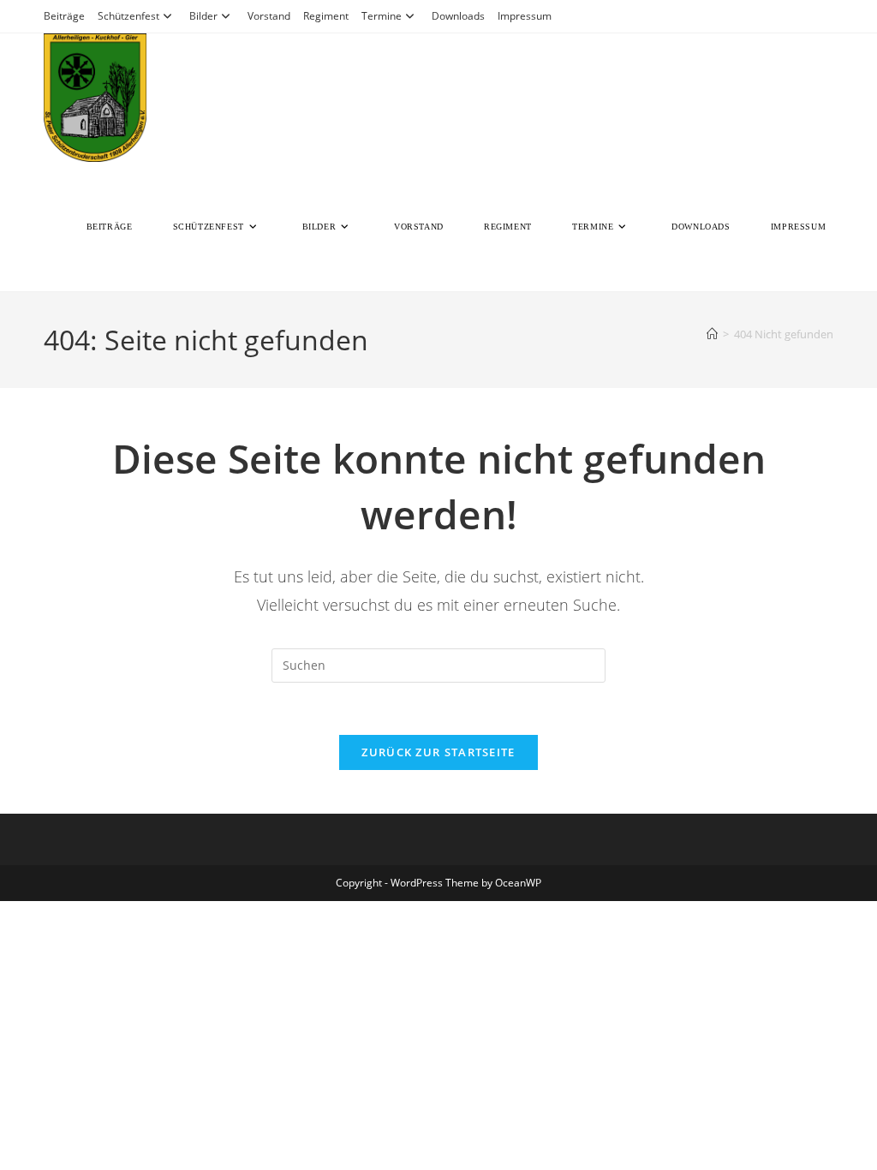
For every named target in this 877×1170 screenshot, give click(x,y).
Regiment (326, 16)
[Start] (712, 334)
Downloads (458, 16)
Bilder (203, 16)
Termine (381, 16)
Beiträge (64, 16)
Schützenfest (128, 16)
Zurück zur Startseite (438, 752)
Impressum (525, 16)
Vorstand (269, 16)
